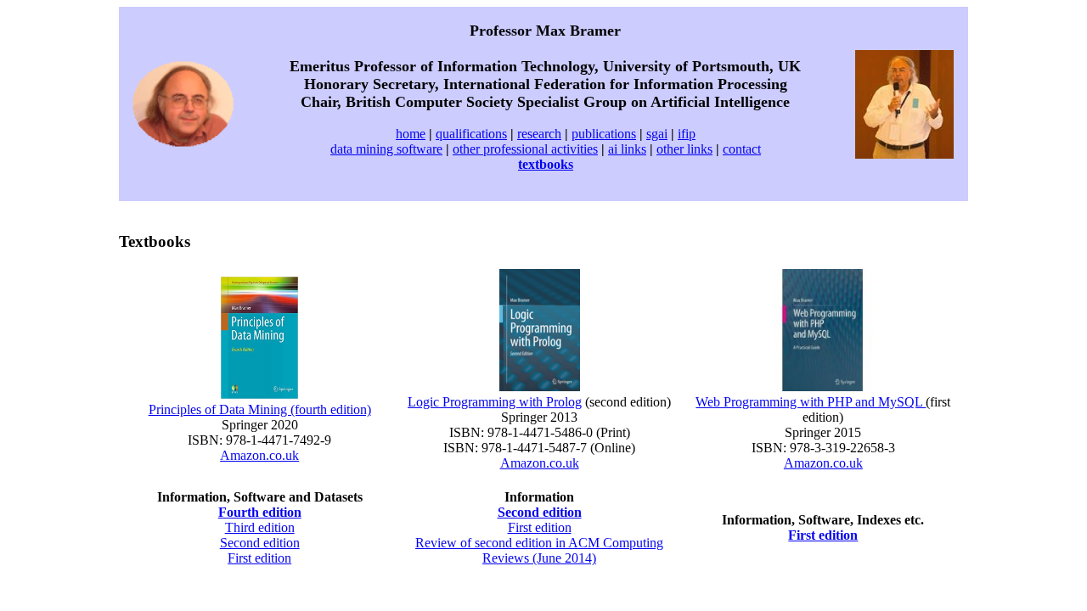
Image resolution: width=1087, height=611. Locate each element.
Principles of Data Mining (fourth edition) (260, 409)
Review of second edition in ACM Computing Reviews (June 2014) (539, 550)
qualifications (471, 133)
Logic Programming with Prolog (495, 402)
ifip (687, 133)
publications (604, 133)
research (539, 133)
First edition (259, 558)
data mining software (386, 149)
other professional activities (525, 149)
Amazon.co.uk (259, 455)
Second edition (260, 542)
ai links (627, 149)
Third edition (260, 527)
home (410, 133)
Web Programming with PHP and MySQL (811, 402)
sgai (656, 133)
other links (684, 149)
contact (742, 149)
